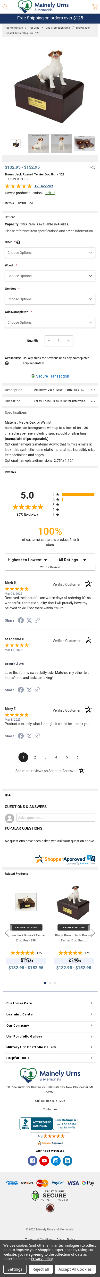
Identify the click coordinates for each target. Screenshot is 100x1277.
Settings (15, 1269)
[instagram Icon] (56, 1161)
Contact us (50, 1109)
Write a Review (50, 567)
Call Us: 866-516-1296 (50, 1101)
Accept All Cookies (75, 1269)
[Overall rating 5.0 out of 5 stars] (18, 187)
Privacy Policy (41, 1258)
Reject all (41, 1269)
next (93, 932)
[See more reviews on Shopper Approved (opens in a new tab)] (37, 621)
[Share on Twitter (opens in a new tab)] (29, 620)
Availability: (13, 358)
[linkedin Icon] (67, 1161)
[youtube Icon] (44, 1161)
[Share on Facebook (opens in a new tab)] (21, 621)
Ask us (50, 193)
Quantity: (33, 340)
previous (7, 932)
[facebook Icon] (32, 1161)
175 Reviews (43, 186)
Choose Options (26, 927)
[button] (50, 1220)
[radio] (73, 494)
